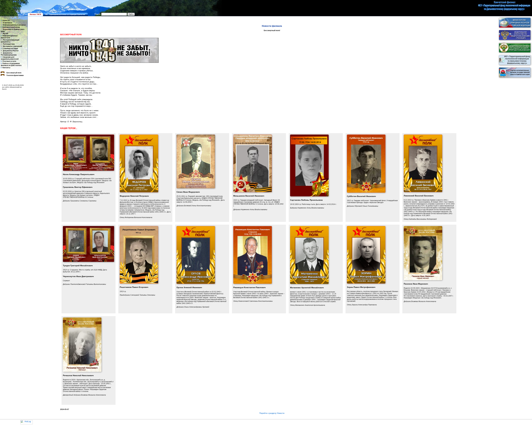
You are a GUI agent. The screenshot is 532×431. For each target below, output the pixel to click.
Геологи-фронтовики (15, 75)
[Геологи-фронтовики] (2, 75)
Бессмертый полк (13, 73)
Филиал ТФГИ (35, 14)
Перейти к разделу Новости (271, 413)
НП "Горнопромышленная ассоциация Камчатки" (65, 14)
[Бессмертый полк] (2, 73)
